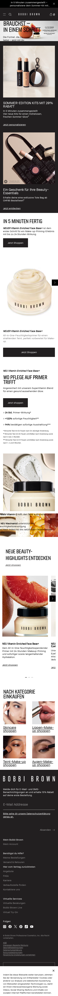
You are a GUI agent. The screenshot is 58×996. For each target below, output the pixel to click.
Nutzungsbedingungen (12, 952)
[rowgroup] (29, 127)
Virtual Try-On (10, 912)
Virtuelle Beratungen (14, 903)
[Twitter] (15, 926)
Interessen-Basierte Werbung (15, 945)
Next (55, 283)
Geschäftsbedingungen (13, 947)
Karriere (7, 880)
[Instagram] (4, 926)
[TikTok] (26, 926)
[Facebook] (10, 926)
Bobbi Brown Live (12, 907)
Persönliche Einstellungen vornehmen (19, 955)
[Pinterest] (20, 926)
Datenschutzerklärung (12, 950)
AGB (5, 943)
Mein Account (10, 844)
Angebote (8, 871)
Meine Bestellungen (14, 857)
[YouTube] (31, 926)
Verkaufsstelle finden (14, 885)
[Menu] (4, 14)
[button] (4, 14)
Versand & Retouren (13, 862)
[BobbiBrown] (29, 14)
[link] (52, 14)
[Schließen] (53, 970)
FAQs (6, 875)
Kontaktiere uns (11, 889)
